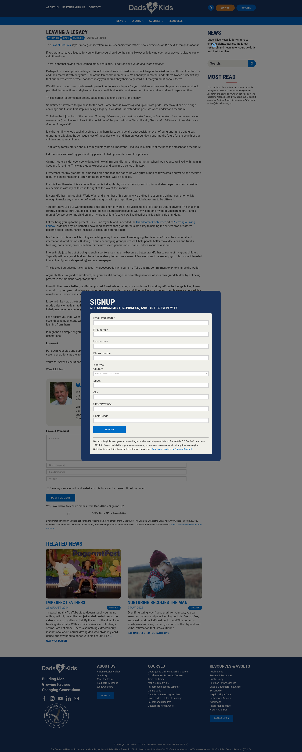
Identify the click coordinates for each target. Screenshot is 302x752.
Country (98, 369)
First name (100, 329)
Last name (100, 341)
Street (96, 380)
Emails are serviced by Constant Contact (172, 449)
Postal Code (100, 416)
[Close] (214, 45)
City (95, 392)
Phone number (102, 353)
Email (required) (104, 318)
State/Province (102, 404)
